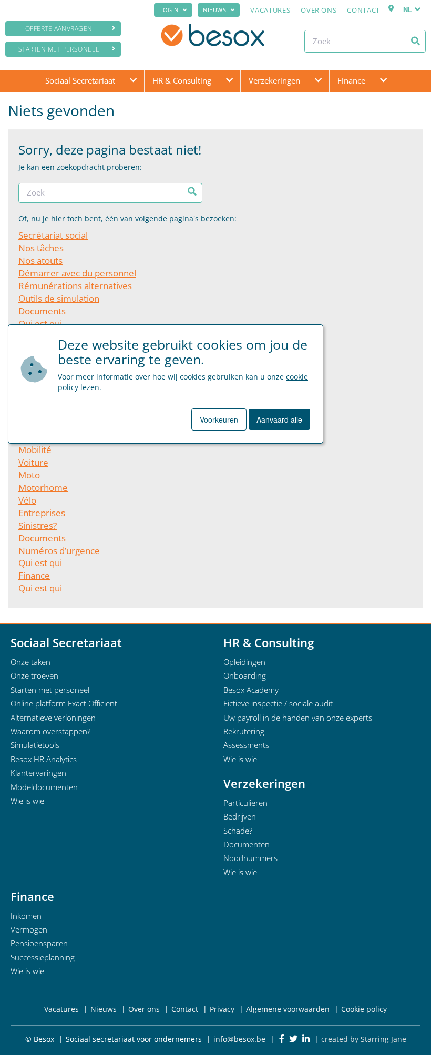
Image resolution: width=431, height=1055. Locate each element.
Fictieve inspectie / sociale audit (278, 703)
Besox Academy (251, 689)
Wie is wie (27, 800)
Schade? (237, 830)
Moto (29, 475)
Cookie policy (364, 1009)
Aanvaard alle (279, 419)
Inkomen (26, 915)
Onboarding (244, 675)
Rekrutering (243, 731)
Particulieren (245, 802)
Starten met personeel (58, 49)
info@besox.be (239, 1039)
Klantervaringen (38, 772)
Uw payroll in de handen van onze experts (297, 717)
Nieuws (214, 10)
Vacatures (270, 10)
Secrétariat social (53, 235)
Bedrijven (239, 816)
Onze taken (30, 662)
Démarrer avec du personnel (77, 273)
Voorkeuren (219, 419)
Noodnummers (250, 858)
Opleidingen (244, 662)
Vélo (27, 500)
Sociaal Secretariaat (80, 80)
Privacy (222, 1009)
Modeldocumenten (44, 787)
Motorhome (43, 488)
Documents (42, 311)
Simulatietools (35, 745)
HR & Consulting (181, 80)
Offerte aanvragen (59, 28)
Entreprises (41, 513)
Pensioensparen (39, 943)
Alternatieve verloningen (53, 717)
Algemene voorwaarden (288, 1009)
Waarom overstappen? (50, 731)
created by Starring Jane (363, 1039)
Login (169, 10)
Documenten (246, 844)
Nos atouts (40, 260)
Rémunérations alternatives (75, 286)
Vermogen (29, 929)
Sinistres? (37, 525)
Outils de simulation (58, 298)
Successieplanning (43, 957)
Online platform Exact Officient (64, 703)
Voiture (33, 462)
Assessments (246, 745)
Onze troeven (34, 675)
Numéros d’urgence (59, 551)
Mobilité (35, 450)
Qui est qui (40, 323)
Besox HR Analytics (44, 759)
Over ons (318, 10)
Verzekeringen (274, 80)
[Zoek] (415, 41)
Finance (351, 80)
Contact (363, 10)
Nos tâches (41, 248)
